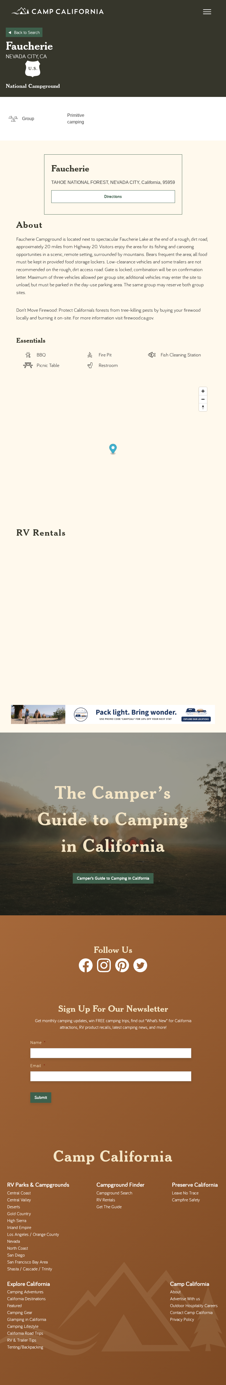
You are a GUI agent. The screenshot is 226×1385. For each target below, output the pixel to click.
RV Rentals (105, 1199)
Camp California (189, 1284)
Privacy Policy (182, 1319)
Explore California (28, 1284)
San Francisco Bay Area (27, 1262)
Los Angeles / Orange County (33, 1234)
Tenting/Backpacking (25, 1347)
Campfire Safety (186, 1199)
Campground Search (114, 1193)
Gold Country (19, 1213)
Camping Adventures (25, 1291)
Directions (113, 196)
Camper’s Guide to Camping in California (113, 878)
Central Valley (19, 1199)
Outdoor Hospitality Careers (194, 1305)
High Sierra (16, 1220)
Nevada (13, 1241)
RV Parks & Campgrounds (38, 1184)
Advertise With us (185, 1298)
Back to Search (27, 32)
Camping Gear (19, 1312)
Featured (14, 1305)
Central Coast (19, 1193)
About (175, 1291)
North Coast (17, 1248)
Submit (40, 1097)
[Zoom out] (203, 399)
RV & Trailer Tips (21, 1340)
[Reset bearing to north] (203, 407)
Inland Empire (19, 1227)
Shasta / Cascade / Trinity (29, 1269)
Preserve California (195, 1184)
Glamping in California (26, 1319)
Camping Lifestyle (22, 1326)
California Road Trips (25, 1333)
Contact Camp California (191, 1312)
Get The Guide (109, 1206)
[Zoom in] (203, 391)
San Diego (16, 1255)
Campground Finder (120, 1184)
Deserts (13, 1206)
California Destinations (26, 1298)
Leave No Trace (185, 1193)
